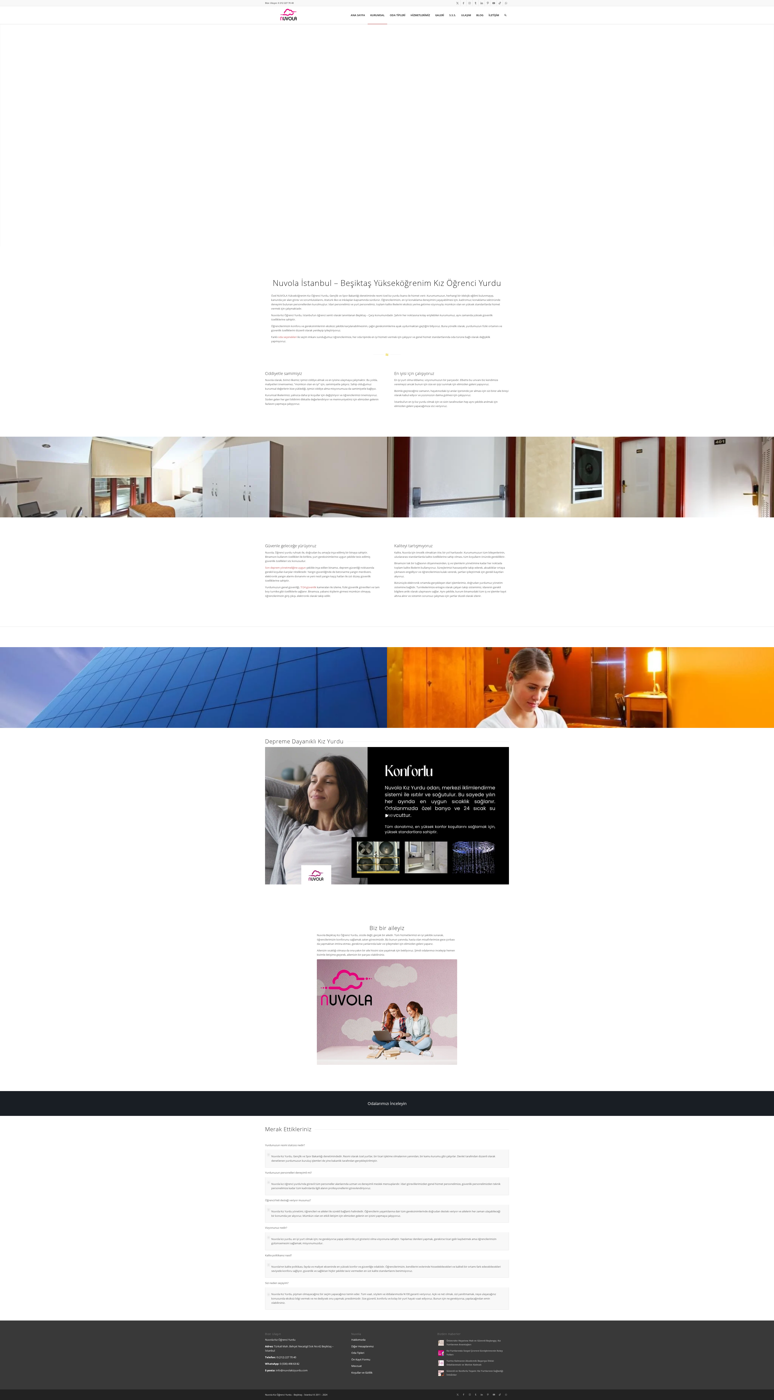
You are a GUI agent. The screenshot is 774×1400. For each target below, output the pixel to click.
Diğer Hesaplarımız (362, 1346)
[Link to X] (457, 3)
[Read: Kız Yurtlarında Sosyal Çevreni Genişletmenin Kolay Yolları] (441, 1353)
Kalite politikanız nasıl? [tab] (278, 1255)
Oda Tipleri (357, 1353)
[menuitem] (358, 15)
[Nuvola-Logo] (288, 15)
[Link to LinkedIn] (482, 3)
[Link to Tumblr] (476, 3)
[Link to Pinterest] (488, 3)
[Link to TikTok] (500, 3)
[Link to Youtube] (494, 3)
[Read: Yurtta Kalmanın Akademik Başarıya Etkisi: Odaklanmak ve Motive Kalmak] (441, 1363)
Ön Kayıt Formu (360, 1359)
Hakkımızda (358, 1339)
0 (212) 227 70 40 (286, 1357)
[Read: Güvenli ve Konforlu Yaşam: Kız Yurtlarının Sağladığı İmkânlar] (441, 1373)
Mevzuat (356, 1366)
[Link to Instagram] (469, 3)
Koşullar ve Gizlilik (361, 1372)
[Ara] (505, 15)
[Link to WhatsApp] (506, 3)
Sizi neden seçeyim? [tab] (277, 1283)
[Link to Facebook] (463, 3)
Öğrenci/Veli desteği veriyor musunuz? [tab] (288, 1200)
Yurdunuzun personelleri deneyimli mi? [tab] (288, 1172)
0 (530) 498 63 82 (289, 1363)
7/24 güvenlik (308, 587)
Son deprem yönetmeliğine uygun (285, 567)
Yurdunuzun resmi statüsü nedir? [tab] (285, 1145)
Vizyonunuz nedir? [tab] (276, 1227)
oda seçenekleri (287, 337)
